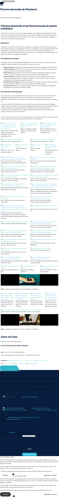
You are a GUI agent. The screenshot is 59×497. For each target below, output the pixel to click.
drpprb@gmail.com (33, 363)
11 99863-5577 (21, 363)
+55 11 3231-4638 (8, 363)
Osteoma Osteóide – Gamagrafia (29, 397)
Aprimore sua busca (29, 454)
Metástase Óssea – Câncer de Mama (40, 408)
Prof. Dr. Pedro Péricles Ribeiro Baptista (14, 345)
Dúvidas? (5, 494)
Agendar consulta (50, 475)
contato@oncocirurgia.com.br (13, 419)
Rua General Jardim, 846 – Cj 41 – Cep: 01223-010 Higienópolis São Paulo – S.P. (27, 360)
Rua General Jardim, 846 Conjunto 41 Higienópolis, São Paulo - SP (24, 417)
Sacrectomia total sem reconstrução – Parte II (46, 410)
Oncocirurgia (12, 432)
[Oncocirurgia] (29, 1)
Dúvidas (5, 475)
